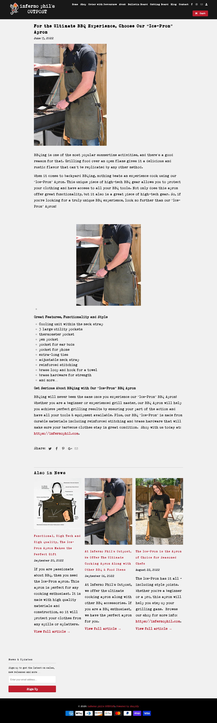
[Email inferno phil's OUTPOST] (202, 5)
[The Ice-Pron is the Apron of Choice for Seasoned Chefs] (159, 545)
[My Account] (206, 5)
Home (75, 4)
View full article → (52, 631)
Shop (83, 4)
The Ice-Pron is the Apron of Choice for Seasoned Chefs (159, 557)
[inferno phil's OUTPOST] (32, 9)
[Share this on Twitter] (49, 448)
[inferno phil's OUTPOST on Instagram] (197, 5)
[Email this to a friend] (75, 448)
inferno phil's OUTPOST (101, 706)
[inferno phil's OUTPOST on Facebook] (192, 5)
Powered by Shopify (127, 706)
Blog (174, 4)
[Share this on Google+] (69, 448)
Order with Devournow (102, 4)
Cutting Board (159, 4)
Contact (184, 4)
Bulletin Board (138, 4)
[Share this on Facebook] (56, 448)
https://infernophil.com (56, 433)
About (122, 4)
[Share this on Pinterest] (62, 448)
